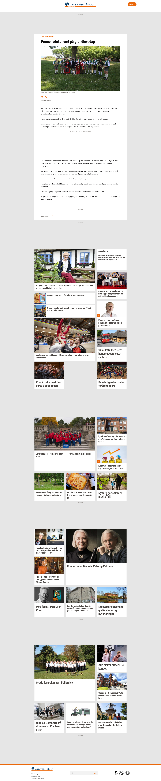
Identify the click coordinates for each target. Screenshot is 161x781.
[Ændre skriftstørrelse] (42, 97)
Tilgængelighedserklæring (37, 778)
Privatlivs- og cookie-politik (38, 774)
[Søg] (95, 773)
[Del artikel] (46, 97)
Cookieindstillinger (36, 776)
